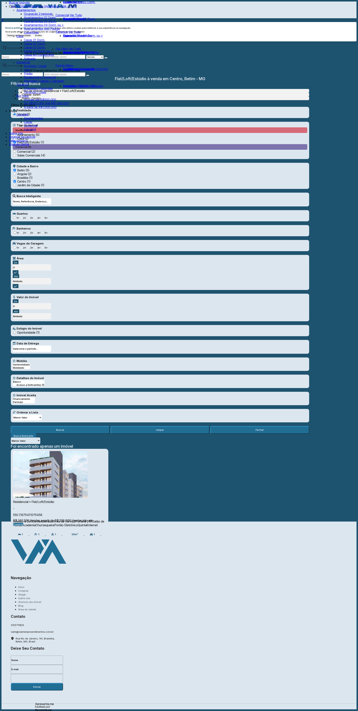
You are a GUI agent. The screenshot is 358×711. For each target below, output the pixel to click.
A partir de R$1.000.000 (79, 86)
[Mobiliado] (21, 367)
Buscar (60, 429)
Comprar (18, 524)
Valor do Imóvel (28, 297)
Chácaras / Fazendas (77, 35)
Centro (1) (24, 181)
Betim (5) (23, 170)
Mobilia (22, 360)
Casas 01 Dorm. (73, 2)
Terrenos (62, 32)
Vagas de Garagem (30, 243)
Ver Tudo (74, 32)
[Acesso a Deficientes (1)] (29, 385)
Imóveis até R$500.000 (79, 52)
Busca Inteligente (29, 195)
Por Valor (62, 49)
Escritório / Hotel (74, 19)
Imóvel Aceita (26, 395)
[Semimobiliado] (21, 364)
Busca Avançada (23, 435)
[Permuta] (24, 402)
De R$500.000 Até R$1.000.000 (85, 69)
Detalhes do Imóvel (30, 377)
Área (20, 258)
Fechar (260, 429)
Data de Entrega (28, 343)
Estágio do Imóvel (29, 328)
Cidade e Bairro (27, 166)
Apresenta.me (44, 704)
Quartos (22, 213)
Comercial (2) (26, 151)
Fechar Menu (64, 65)
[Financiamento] (24, 399)
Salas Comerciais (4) (31, 155)
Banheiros (24, 228)
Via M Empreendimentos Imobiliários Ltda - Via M (43, 6)
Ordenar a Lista (27, 412)
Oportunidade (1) (28, 332)
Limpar (160, 429)
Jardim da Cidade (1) (30, 185)
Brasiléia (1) (25, 178)
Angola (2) (24, 174)
